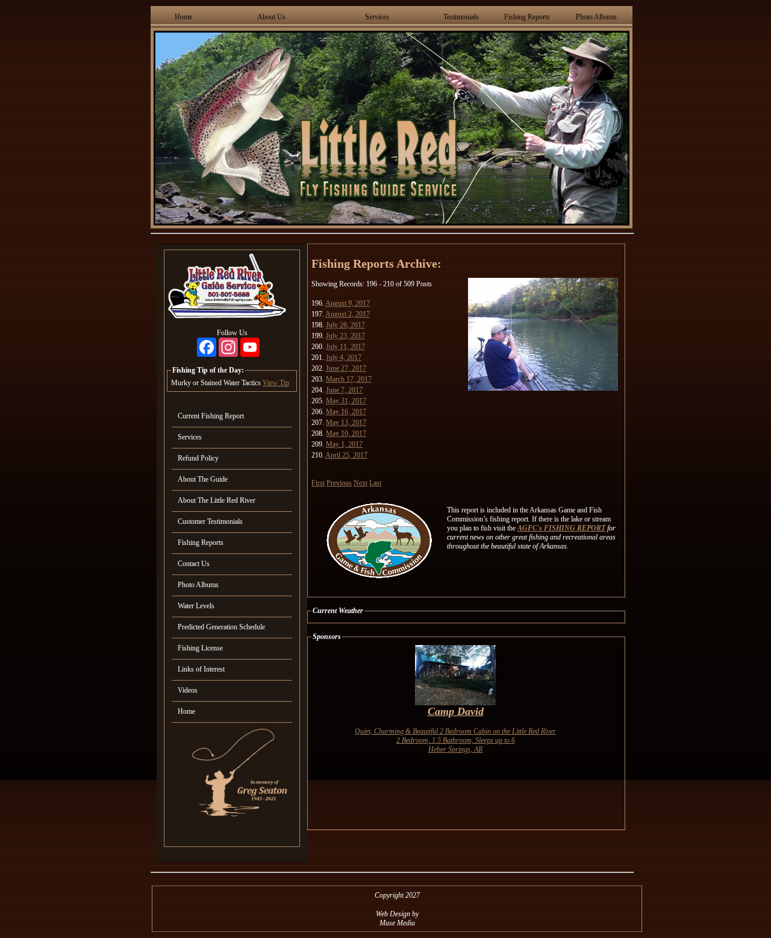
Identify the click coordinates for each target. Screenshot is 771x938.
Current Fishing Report (211, 416)
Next (360, 483)
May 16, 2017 (346, 412)
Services (377, 17)
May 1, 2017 (344, 444)
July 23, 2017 (345, 336)
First (318, 483)
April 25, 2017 (346, 455)
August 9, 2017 (347, 303)
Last (375, 483)
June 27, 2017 (346, 368)
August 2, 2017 (347, 314)
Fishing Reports (527, 17)
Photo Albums (596, 17)
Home (183, 17)
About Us (271, 17)
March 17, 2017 (349, 379)
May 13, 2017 (346, 422)
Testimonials (461, 17)
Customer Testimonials (210, 521)
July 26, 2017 (345, 325)
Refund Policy (198, 458)
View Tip (276, 383)
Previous (339, 483)
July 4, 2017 (343, 357)
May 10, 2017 (346, 433)
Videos (188, 690)
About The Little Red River (216, 500)
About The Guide (203, 479)
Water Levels (196, 606)
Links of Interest (201, 669)
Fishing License (200, 648)
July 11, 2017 (345, 346)
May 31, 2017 (346, 401)
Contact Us (194, 563)
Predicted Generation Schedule (221, 627)
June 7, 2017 (344, 390)
